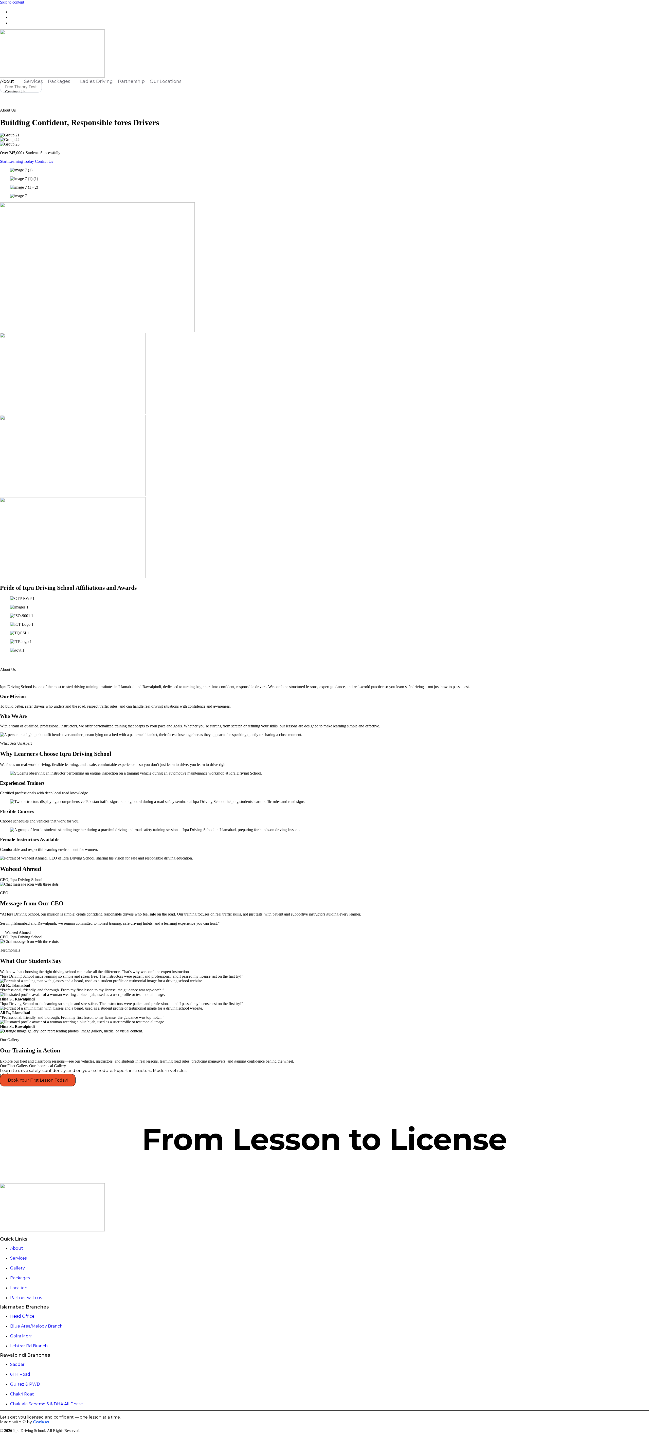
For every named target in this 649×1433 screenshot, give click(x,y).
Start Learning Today (17, 161)
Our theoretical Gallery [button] (47, 1066)
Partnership (131, 81)
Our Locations (166, 81)
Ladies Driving (96, 81)
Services (33, 81)
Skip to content (12, 2)
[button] (2, 97)
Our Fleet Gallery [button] (14, 1066)
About (7, 81)
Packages (59, 81)
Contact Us (44, 161)
